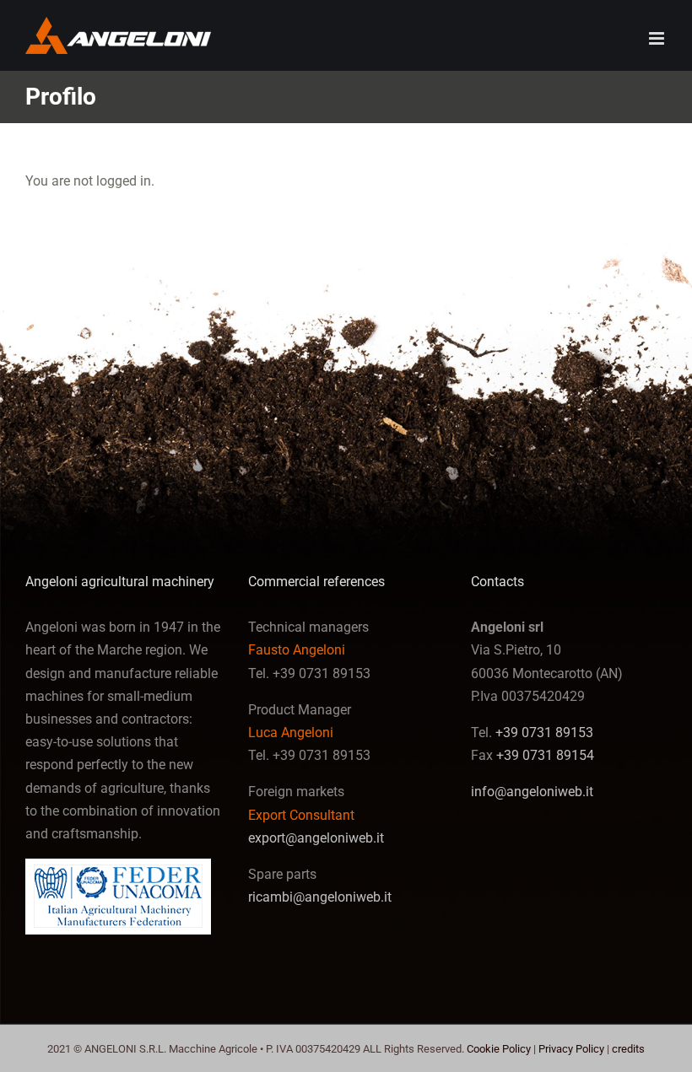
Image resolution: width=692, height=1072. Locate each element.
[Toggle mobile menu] (658, 38)
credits (628, 1048)
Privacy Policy (571, 1048)
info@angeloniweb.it (532, 792)
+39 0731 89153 (544, 733)
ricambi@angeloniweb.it (320, 897)
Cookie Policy (499, 1048)
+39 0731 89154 (545, 755)
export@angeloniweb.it (316, 838)
